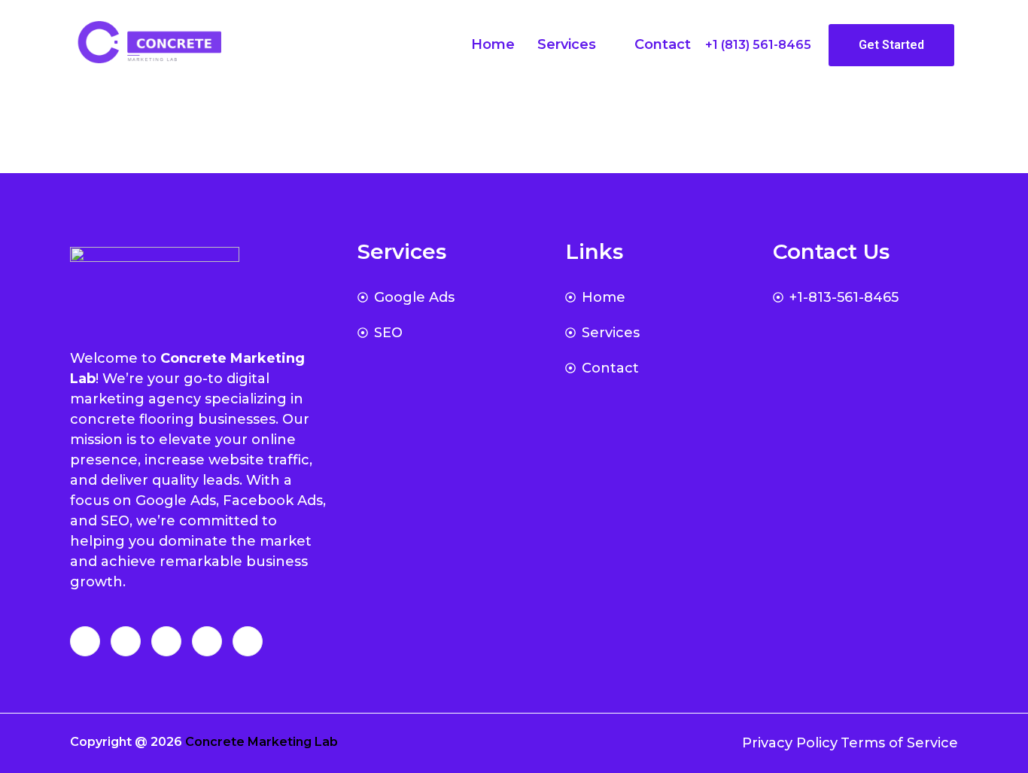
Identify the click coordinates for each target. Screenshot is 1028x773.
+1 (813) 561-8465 (758, 45)
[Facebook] (85, 641)
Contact (662, 44)
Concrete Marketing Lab (261, 742)
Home (493, 44)
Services (566, 44)
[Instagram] (248, 641)
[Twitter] (126, 641)
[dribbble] (207, 641)
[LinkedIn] (166, 641)
